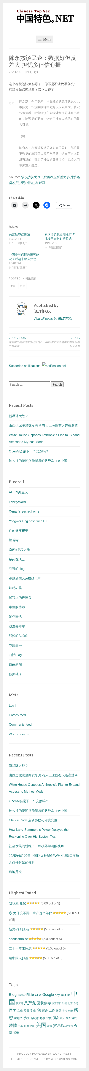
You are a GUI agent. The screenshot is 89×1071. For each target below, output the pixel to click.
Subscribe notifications (25, 366)
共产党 (30, 1003)
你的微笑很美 (18, 530)
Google (48, 994)
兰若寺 (14, 540)
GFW (38, 994)
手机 (26, 1018)
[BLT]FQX (31, 72)
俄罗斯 (19, 1003)
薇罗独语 (15, 674)
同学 (12, 1010)
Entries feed (17, 715)
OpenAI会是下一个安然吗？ (29, 451)
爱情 (13, 1025)
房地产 (18, 1018)
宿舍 (45, 1010)
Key (57, 994)
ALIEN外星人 (18, 492)
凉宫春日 (56, 1003)
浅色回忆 (15, 616)
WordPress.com (64, 1059)
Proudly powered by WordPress (44, 1053)
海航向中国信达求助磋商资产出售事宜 (26, 342)
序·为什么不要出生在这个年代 (30, 913)
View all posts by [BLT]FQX (52, 318)
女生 (20, 1010)
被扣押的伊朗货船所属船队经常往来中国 (38, 461)
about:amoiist (18, 939)
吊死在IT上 (17, 559)
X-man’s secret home (24, 511)
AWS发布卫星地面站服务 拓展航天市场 (62, 342)
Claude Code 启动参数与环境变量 (33, 820)
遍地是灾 (15, 872)
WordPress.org (19, 734)
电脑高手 (15, 645)
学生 (33, 1010)
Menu (46, 39)
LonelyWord (17, 502)
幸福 (64, 1010)
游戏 (74, 1018)
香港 (16, 1033)
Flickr (30, 994)
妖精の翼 (15, 588)
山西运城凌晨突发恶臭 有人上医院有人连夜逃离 (43, 425)
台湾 (75, 1003)
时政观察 (31, 278)
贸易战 (59, 1025)
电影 (20, 1025)
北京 (70, 1003)
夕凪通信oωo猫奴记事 (25, 578)
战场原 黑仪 (17, 903)
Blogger (21, 995)
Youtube (65, 994)
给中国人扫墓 (18, 958)
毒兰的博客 (17, 607)
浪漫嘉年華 (17, 626)
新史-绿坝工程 (19, 929)
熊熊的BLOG (18, 636)
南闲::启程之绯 (19, 550)
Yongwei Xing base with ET (28, 521)
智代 (49, 1018)
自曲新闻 (15, 664)
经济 (22, 286)
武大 (62, 1018)
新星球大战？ (18, 416)
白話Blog (15, 655)
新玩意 (34, 1018)
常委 (58, 1010)
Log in (13, 705)
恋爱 (70, 1010)
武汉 (68, 1018)
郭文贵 (69, 1026)
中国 (13, 286)
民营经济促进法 (19, 234)
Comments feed (20, 724)
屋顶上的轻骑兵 (20, 597)
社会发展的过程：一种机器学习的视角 (36, 846)
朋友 (55, 1018)
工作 (52, 1010)
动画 (64, 1003)
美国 (41, 1025)
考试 (49, 1026)
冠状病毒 (44, 1003)
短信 (26, 1026)
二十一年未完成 (20, 948)
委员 (26, 1010)
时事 (42, 1018)
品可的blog (16, 569)
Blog (13, 994)
